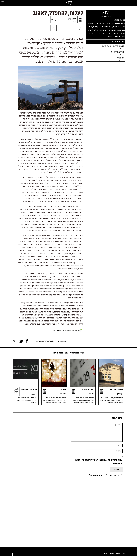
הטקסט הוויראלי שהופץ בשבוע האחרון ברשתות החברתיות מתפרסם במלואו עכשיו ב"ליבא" (54, 400)
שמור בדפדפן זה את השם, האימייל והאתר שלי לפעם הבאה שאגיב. (99, 462)
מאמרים (112, 554)
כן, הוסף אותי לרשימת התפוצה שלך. (104, 475)
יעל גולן (120, 394)
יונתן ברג (72, 19)
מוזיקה (123, 554)
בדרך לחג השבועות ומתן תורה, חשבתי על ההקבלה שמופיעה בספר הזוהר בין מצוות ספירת (83, 400)
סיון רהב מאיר (33, 394)
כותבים (106, 554)
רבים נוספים (113, 36)
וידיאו (118, 554)
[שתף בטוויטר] (21, 341)
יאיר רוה (63, 394)
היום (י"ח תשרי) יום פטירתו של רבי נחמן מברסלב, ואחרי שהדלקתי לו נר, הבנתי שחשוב (111, 400)
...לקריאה (111, 403)
